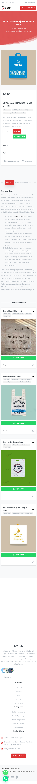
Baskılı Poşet (22, 28)
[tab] (9, 182)
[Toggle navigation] (16, 8)
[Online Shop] (4, 670)
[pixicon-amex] (12, 776)
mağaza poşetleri (21, 216)
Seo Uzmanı (5, 769)
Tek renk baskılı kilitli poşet (12, 311)
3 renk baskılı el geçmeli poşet (13, 442)
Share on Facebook (13, 161)
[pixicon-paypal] (17, 776)
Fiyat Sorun (20, 136)
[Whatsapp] (5, 772)
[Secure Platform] (7, 670)
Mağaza (13, 28)
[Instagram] (13, 2)
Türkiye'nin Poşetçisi (29, 2)
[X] (6, 2)
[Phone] (5, 779)
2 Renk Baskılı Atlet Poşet (12, 376)
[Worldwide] (11, 670)
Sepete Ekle (17, 131)
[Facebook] (3, 2)
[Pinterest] (10, 2)
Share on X (28, 161)
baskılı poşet (28, 287)
